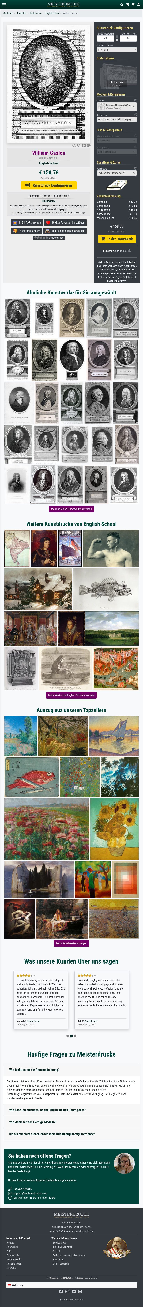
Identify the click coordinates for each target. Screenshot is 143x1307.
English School (52, 13)
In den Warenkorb (119, 239)
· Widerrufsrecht (13, 1259)
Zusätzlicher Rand (105, 45)
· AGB (8, 1251)
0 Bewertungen (55, 237)
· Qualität (55, 1251)
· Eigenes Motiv (58, 1242)
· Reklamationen (13, 1263)
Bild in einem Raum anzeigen (67, 230)
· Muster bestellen (60, 1263)
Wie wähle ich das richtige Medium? (32, 1122)
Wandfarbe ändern (28, 230)
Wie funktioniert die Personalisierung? (34, 1070)
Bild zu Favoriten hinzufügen (67, 222)
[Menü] (4, 4)
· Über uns (11, 1268)
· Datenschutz (12, 1255)
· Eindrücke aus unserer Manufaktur (68, 1255)
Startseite (8, 13)
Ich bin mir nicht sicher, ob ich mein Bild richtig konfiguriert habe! (52, 1134)
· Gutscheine (57, 1259)
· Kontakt (10, 1242)
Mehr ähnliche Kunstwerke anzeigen (71, 509)
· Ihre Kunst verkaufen (62, 1246)
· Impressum (12, 1246)
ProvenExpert (28, 1021)
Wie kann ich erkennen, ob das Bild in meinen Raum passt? (47, 1110)
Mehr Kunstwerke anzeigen (71, 943)
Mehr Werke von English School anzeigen (71, 695)
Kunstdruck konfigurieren (51, 185)
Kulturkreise (36, 13)
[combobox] (117, 49)
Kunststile (21, 13)
